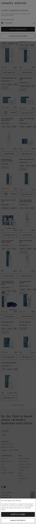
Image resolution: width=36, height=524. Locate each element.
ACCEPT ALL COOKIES (18, 514)
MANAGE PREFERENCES (18, 520)
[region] (18, 511)
